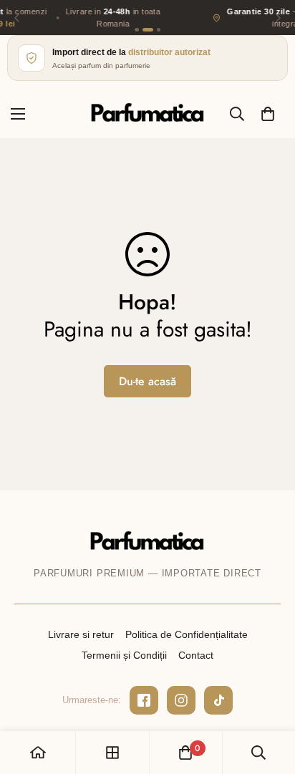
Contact (195, 655)
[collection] (112, 752)
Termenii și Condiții (124, 655)
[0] (267, 113)
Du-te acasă (147, 381)
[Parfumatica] (148, 114)
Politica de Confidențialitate (186, 634)
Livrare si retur (81, 634)
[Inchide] (277, 673)
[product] (38, 752)
